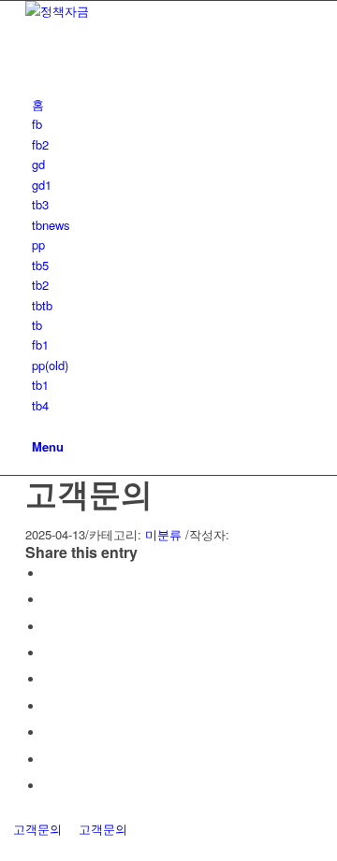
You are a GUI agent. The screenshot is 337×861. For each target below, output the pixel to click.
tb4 (40, 405)
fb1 (40, 344)
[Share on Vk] (48, 732)
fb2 (40, 144)
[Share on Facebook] (48, 573)
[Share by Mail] (48, 786)
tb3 (40, 204)
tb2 (40, 285)
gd (38, 164)
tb (37, 325)
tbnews (51, 225)
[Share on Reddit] (48, 759)
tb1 (40, 385)
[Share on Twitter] (48, 600)
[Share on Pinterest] (48, 653)
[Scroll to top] (4, 849)
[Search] (36, 425)
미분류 (163, 534)
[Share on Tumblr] (48, 706)
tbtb (42, 305)
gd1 (41, 185)
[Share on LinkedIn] (48, 679)
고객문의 (89, 492)
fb (37, 124)
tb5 (40, 265)
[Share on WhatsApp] (48, 627)
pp (38, 244)
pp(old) (50, 365)
